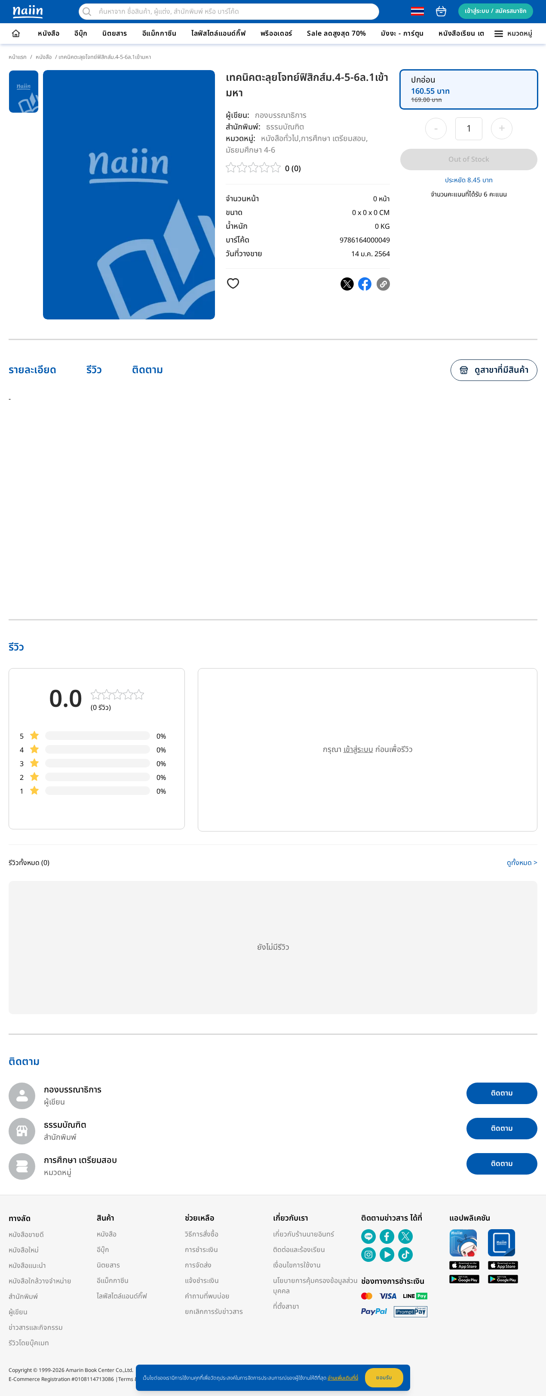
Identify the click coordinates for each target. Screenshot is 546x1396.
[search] (87, 11)
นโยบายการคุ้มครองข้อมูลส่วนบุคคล (315, 1286)
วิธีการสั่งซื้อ (201, 1234)
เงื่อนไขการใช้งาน (297, 1265)
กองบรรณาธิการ (281, 115)
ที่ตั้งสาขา (286, 1306)
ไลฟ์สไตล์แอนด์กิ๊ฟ (218, 33)
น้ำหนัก (237, 226)
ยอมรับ (384, 1377)
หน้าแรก (18, 57)
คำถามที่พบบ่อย (207, 1296)
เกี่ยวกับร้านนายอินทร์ (303, 1234)
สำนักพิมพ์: (243, 127)
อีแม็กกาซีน (159, 33)
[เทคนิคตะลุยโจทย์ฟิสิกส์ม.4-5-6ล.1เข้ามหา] (347, 284)
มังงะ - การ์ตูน (402, 33)
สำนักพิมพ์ (23, 1297)
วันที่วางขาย (244, 254)
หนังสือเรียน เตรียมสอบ (474, 33)
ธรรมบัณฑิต (285, 126)
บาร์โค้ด (237, 240)
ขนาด (234, 212)
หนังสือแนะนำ (27, 1266)
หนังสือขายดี (26, 1235)
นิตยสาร (114, 33)
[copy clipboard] (383, 284)
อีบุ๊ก (81, 33)
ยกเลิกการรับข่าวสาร (214, 1312)
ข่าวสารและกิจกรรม (36, 1327)
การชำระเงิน (201, 1250)
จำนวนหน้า (242, 199)
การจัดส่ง (198, 1265)
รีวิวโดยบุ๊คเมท (29, 1343)
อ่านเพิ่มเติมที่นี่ (343, 1378)
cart (441, 11)
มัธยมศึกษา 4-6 (250, 149)
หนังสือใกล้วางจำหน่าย (40, 1281)
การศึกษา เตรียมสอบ (333, 138)
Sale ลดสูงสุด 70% (336, 33)
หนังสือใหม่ (24, 1250)
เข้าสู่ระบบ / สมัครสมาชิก (496, 10)
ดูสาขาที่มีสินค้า (501, 370)
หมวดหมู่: (240, 138)
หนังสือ (48, 33)
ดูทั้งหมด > (522, 863)
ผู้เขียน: (237, 115)
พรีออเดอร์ (276, 33)
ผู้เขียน (18, 1312)
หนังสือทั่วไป (280, 138)
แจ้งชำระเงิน (202, 1281)
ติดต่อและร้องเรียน (299, 1250)
